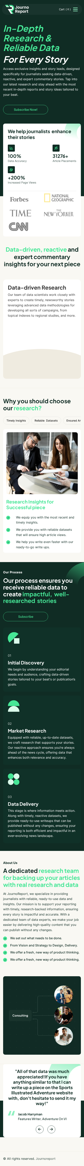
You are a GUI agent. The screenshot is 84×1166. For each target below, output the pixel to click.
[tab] (16, 421)
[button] (65, 9)
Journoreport (45, 1159)
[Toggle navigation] (75, 9)
